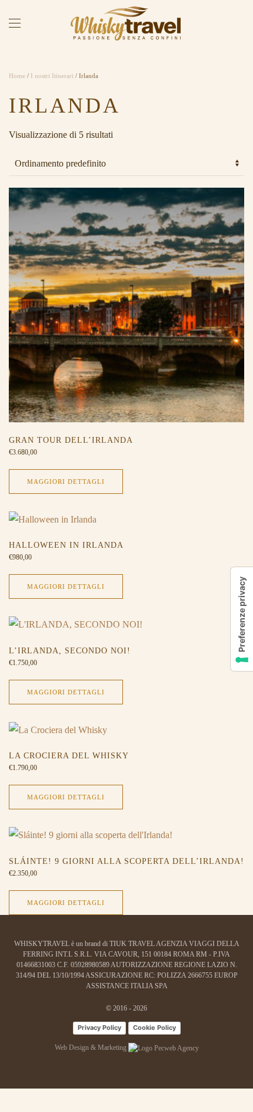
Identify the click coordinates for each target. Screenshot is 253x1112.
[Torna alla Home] (126, 23)
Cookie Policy (154, 1027)
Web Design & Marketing (91, 1047)
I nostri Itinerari (52, 75)
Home (17, 75)
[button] (15, 23)
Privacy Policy (99, 1027)
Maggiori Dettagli (66, 481)
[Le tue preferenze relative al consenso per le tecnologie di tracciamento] (242, 619)
